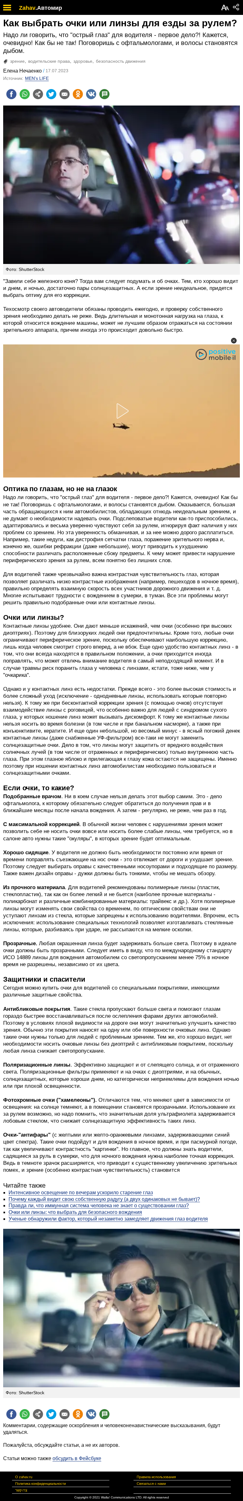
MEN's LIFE (37, 78)
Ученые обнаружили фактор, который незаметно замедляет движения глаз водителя (108, 1219)
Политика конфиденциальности (40, 1483)
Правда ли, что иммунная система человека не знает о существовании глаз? (99, 1205)
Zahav (27, 8)
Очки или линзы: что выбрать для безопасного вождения (75, 1212)
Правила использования (156, 1477)
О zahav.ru (23, 1477)
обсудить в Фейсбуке (77, 1458)
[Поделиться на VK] (91, 94)
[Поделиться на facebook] (11, 94)
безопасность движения (121, 61)
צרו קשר (21, 1490)
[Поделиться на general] (38, 94)
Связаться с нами (151, 1483)
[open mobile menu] (7, 7)
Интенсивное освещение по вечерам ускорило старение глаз (81, 1192)
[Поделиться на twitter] (51, 94)
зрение (17, 61)
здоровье (82, 61)
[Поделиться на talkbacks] (104, 94)
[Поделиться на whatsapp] (25, 94)
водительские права (49, 61)
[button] (234, 340)
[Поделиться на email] (64, 94)
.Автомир (48, 8)
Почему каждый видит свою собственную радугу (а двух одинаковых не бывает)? (104, 1199)
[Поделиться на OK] (78, 94)
